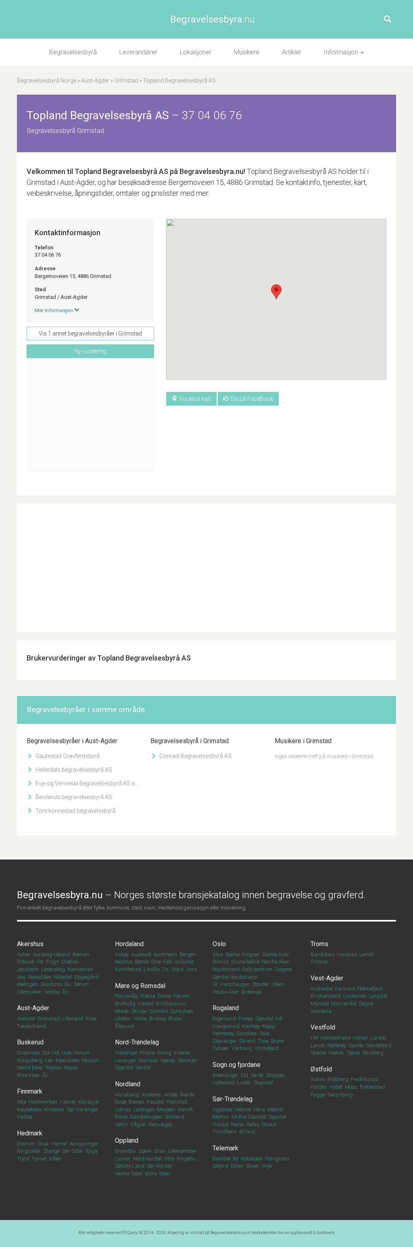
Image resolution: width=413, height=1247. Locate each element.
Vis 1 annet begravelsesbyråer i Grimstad (90, 333)
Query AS (135, 1232)
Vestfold (323, 1027)
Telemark (225, 1148)
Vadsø (24, 1117)
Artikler (291, 52)
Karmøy (251, 1026)
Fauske (155, 1102)
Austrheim (165, 954)
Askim (318, 1079)
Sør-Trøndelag (232, 1099)
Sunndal (158, 1011)
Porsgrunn (277, 1159)
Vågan (138, 1124)
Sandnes (246, 1033)
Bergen (187, 954)
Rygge (318, 1095)
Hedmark (29, 1133)
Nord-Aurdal (147, 1159)
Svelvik (336, 1053)
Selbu (252, 1124)
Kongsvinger (84, 1144)
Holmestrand (335, 1038)
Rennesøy (223, 1033)
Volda (139, 1018)
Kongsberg (29, 1060)
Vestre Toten (128, 1173)
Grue (43, 1144)
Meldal (275, 1109)
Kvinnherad (128, 969)
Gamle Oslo (275, 954)
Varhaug (242, 1048)
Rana (121, 1117)
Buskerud (30, 1042)
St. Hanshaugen (231, 984)
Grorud (221, 962)
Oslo (219, 944)
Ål (44, 1075)
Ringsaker (29, 1151)
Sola (264, 1033)
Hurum (82, 1053)
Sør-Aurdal (159, 1166)
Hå (278, 1018)
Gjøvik (145, 1151)
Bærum (81, 954)
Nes (21, 977)
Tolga (91, 1151)
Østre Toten (157, 1173)
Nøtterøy (336, 1045)
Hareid (146, 1003)
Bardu (187, 1095)
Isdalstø (184, 962)
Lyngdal (378, 996)
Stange (51, 1151)
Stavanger (225, 1041)
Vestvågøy (160, 1124)
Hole (66, 1053)
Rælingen (27, 984)
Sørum (81, 984)
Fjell (167, 962)
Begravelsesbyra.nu (228, 1232)
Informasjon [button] (342, 52)
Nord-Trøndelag (137, 1042)
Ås (65, 992)
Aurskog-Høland (51, 954)
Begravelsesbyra (212, 19)
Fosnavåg (126, 996)
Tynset (39, 1159)
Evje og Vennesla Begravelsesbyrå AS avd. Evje (86, 783)
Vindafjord (266, 1048)
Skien (252, 1166)
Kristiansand (326, 996)
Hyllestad (223, 1082)
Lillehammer (182, 1151)
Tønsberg (373, 1053)
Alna (218, 954)
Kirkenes (54, 1109)
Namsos (148, 1060)
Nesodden (39, 977)
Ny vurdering (90, 351)
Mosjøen (166, 1109)
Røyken (54, 1068)
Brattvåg (125, 1003)
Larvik (318, 1045)
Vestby (52, 992)
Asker (23, 954)
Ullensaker (29, 992)
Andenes (151, 1095)
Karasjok (88, 1102)
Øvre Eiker (28, 1075)
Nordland (127, 1084)
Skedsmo (51, 984)
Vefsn (121, 1124)
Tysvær (221, 1048)
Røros (237, 1124)
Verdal (143, 1068)
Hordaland (129, 944)
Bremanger (225, 1075)
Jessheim (28, 969)
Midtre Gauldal (249, 1117)
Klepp (268, 1026)
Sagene (283, 969)
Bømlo (142, 962)
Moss (351, 1087)
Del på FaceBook (252, 399)
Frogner (251, 954)
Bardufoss (323, 954)
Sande (355, 1045)
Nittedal (63, 977)
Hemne (243, 1109)
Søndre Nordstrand (235, 977)
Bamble (221, 1159)
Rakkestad (372, 1087)
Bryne (277, 1041)
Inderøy (182, 1053)
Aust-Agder (95, 80)
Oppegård (86, 977)
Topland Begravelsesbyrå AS (121, 171)
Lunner (123, 1159)
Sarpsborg (340, 1095)
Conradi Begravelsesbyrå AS (195, 756)
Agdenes (223, 1109)
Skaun (269, 1124)
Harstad (347, 954)
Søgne (366, 1003)
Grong (164, 1053)
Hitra (259, 1109)
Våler (55, 1159)
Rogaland (226, 1008)
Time (263, 1041)
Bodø (120, 1102)
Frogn (52, 962)
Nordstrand (226, 969)
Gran (160, 1151)
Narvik (185, 1109)
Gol (46, 1053)
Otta (169, 1159)
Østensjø (251, 992)
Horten (360, 1038)
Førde (256, 1075)
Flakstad (176, 1102)
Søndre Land (129, 1166)
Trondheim (225, 1132)
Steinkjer (187, 1060)
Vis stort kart (195, 399)
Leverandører (138, 52)
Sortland (174, 1117)
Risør (91, 1018)
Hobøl (336, 1087)
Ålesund (124, 1026)
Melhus (221, 1117)
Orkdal (221, 1124)
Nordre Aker (275, 962)
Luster (244, 1082)
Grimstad (126, 80)
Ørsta (174, 1018)
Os (165, 969)
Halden (319, 1087)
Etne (156, 962)
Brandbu (125, 1151)
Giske (164, 996)
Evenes (136, 1102)
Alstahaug (127, 1095)
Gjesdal (264, 1018)
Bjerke (232, 954)
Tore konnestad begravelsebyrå (74, 811)
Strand (247, 1041)
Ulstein (123, 1018)
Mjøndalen (67, 1060)
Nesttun (124, 962)
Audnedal (322, 989)
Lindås (152, 969)
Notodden (252, 1159)
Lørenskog (53, 969)
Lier (49, 1060)
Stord (177, 969)
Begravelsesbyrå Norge (46, 80)
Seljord (220, 1166)
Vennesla (321, 1011)
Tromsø (319, 962)
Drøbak (70, 962)
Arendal (26, 1018)
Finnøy (245, 1018)
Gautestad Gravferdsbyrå (67, 756)
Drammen (28, 1053)
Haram (181, 996)
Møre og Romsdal (140, 986)
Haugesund (226, 1026)
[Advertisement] (90, 417)
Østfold (321, 1069)
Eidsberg (337, 1079)
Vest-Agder (327, 978)
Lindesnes (355, 996)
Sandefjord (378, 1045)
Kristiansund (171, 1003)
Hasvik (68, 1102)
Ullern (278, 984)
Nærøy (168, 1060)
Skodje (138, 1011)
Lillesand (72, 1018)
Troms (319, 944)
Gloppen (275, 1075)
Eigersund (224, 1018)
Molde (122, 1011)
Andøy (171, 1095)
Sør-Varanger (82, 1109)
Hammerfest (43, 1102)
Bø (235, 1159)
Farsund (345, 989)
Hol (55, 1053)
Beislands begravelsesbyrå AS (73, 797)
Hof (314, 1038)
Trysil (23, 1159)
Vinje (266, 1166)
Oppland (126, 1140)
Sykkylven (182, 1011)
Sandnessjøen (146, 1117)
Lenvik (366, 954)
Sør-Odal (72, 1151)
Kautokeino (29, 1109)
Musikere (246, 52)
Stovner (260, 984)
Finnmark (29, 1091)
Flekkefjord (369, 989)
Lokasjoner (195, 52)
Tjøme (353, 1053)
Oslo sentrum (257, 969)
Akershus (30, 944)
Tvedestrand (31, 1026)
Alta (21, 1102)
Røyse (70, 1068)
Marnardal (344, 1003)
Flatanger (126, 1053)
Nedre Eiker (30, 1068)
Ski (67, 984)
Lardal (378, 1038)
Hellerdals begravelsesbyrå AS (73, 769)
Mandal (320, 1003)
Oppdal (277, 1117)
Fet (40, 962)
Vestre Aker (226, 992)
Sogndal (263, 1082)
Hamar (59, 1144)
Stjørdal (124, 1068)
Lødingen (143, 1109)
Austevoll (141, 954)
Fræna (147, 996)
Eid (244, 1075)
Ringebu (186, 1159)
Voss (191, 969)
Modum (90, 1060)
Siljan (237, 1166)
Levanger (125, 1060)
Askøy (122, 954)
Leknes (123, 1109)
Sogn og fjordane (237, 1065)
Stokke (318, 1053)
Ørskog (157, 1018)
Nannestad (80, 969)
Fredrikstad (364, 1079)
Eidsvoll (25, 962)
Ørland (247, 1132)
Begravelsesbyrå (73, 52)
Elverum (26, 1144)
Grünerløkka (245, 962)
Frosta (147, 1053)
